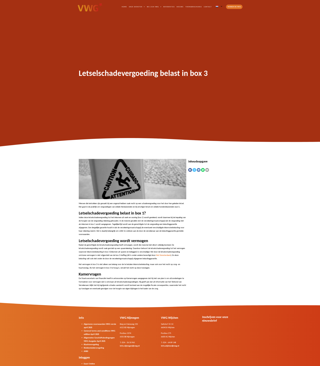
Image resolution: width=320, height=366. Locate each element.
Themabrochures (193, 7)
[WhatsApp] (203, 170)
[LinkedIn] (198, 170)
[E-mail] (207, 170)
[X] (194, 170)
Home (124, 7)
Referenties (169, 7)
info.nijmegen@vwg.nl (130, 346)
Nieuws (180, 7)
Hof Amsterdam (163, 255)
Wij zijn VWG (153, 7)
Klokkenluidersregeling (94, 348)
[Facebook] (190, 170)
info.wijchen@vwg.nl (170, 346)
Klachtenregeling (91, 344)
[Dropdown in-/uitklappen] (144, 6)
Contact (208, 7)
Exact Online (89, 363)
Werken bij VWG (234, 7)
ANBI (86, 351)
